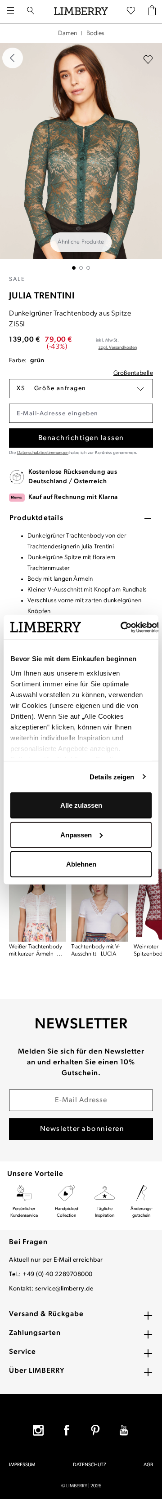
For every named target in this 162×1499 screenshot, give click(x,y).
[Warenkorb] (152, 11)
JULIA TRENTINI (42, 296)
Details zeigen (112, 776)
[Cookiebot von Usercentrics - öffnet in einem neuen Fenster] (121, 627)
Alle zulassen (81, 805)
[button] (81, 388)
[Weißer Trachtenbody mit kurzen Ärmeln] (37, 904)
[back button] (12, 58)
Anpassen (76, 834)
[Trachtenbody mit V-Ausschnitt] (99, 904)
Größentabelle (133, 373)
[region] (81, 156)
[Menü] (10, 12)
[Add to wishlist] (148, 60)
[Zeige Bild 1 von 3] (74, 268)
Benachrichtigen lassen (81, 438)
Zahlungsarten (35, 1333)
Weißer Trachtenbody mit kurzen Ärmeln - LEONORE (35, 951)
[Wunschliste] (131, 11)
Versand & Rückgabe (46, 1314)
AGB (148, 1465)
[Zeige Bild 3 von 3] (88, 268)
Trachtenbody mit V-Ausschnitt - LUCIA (95, 950)
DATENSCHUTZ (89, 1465)
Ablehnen (81, 864)
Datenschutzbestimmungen (42, 452)
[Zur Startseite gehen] (81, 11)
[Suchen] (30, 12)
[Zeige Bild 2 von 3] (81, 268)
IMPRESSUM (22, 1465)
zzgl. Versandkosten (118, 347)
